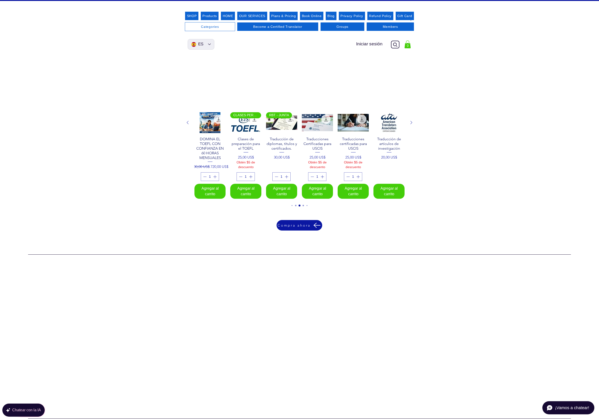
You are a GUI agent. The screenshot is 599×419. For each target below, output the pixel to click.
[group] (299, 155)
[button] (407, 44)
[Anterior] (187, 122)
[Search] (395, 44)
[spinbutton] (209, 177)
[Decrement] (204, 177)
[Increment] (215, 177)
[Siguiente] (411, 122)
